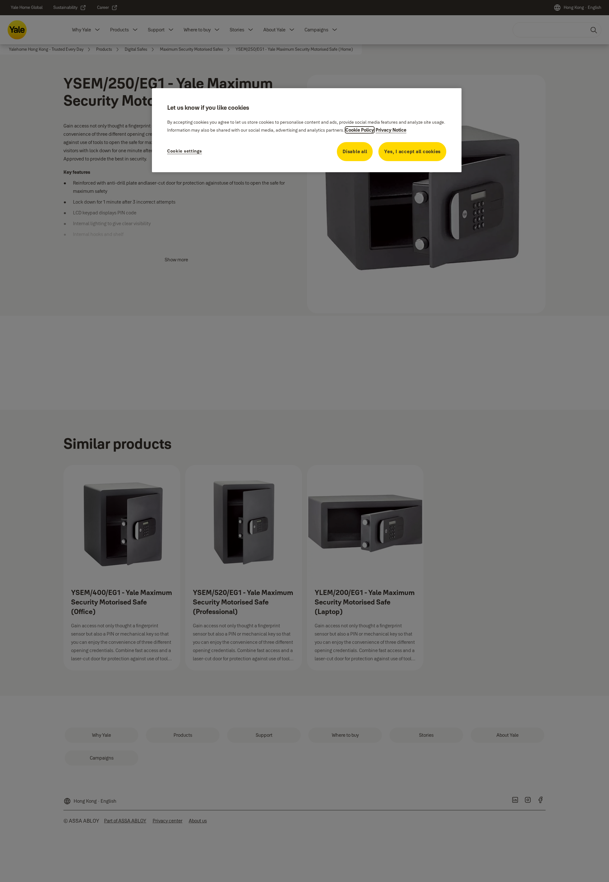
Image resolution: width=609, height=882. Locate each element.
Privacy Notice (391, 130)
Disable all (355, 151)
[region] (307, 130)
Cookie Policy (359, 130)
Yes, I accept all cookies (412, 151)
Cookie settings (184, 151)
